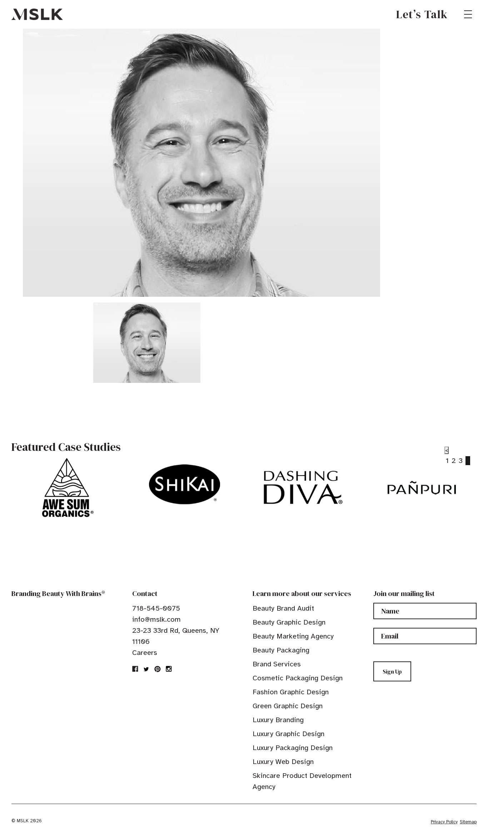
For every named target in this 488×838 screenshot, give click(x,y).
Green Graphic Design (288, 705)
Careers (144, 652)
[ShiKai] (184, 484)
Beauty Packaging (281, 650)
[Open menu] (468, 14)
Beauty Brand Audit (283, 608)
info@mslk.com (156, 619)
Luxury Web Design (283, 761)
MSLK (37, 14)
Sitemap (468, 822)
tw (146, 669)
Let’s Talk (422, 14)
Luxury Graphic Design (288, 733)
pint (157, 669)
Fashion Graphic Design (291, 691)
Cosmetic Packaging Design (298, 678)
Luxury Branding (278, 719)
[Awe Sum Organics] (65, 487)
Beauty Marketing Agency (293, 636)
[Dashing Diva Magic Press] (303, 487)
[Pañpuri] (421, 487)
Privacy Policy (444, 822)
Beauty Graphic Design (289, 622)
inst (168, 669)
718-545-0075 (156, 608)
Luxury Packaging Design (293, 747)
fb (135, 669)
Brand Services (277, 664)
